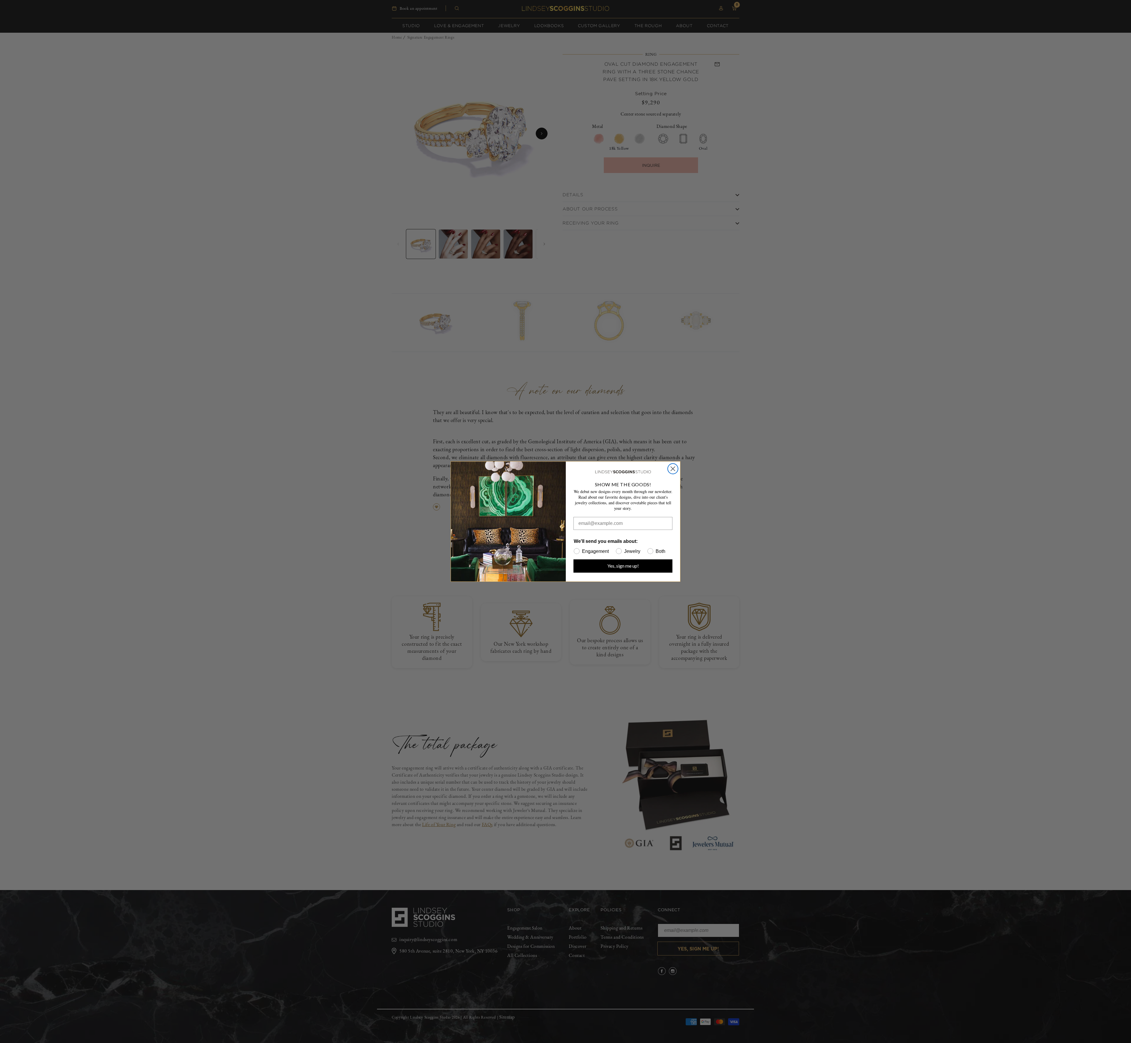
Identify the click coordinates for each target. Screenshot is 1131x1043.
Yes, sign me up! (623, 566)
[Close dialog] (673, 469)
